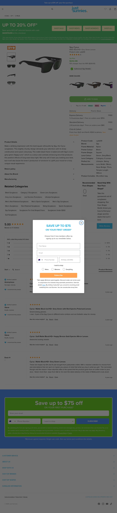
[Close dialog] (81, 223)
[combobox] (40, 260)
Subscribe (58, 275)
